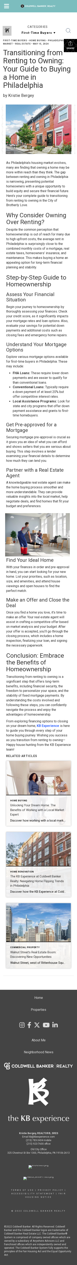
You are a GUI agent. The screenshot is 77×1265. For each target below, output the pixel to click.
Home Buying (37, 40)
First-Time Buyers (15, 40)
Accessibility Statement (33, 1194)
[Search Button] (68, 30)
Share (71, 48)
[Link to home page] (38, 6)
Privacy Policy (50, 1190)
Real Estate (23, 44)
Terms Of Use (22, 1190)
